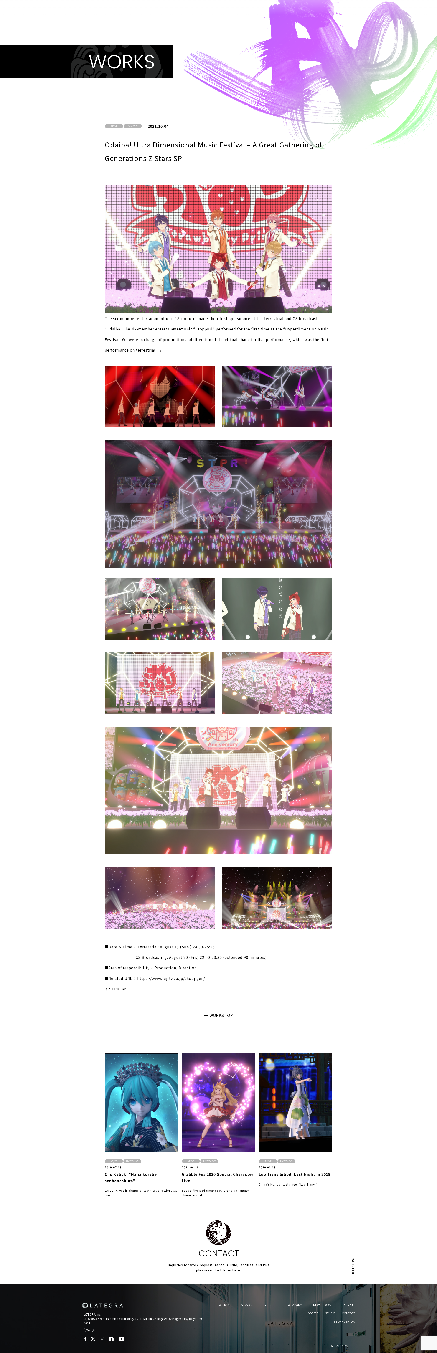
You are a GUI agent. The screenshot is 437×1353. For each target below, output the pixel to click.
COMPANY (294, 1305)
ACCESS (312, 1313)
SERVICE (247, 1305)
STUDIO (330, 1313)
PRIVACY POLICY (344, 1322)
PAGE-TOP (353, 1266)
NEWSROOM (322, 1305)
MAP (88, 1330)
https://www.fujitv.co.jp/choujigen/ (171, 978)
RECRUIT (349, 1305)
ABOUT (269, 1305)
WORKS (224, 1305)
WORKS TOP (221, 1015)
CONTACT (348, 1313)
